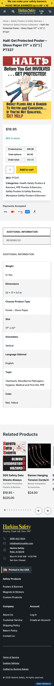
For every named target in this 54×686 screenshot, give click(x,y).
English (9, 363)
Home (5, 21)
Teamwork (11, 380)
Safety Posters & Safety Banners (26, 21)
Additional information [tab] (22, 231)
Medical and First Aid (27, 384)
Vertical (9, 345)
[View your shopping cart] (50, 11)
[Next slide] (47, 510)
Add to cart (27, 169)
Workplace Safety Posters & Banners (20, 24)
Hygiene (10, 384)
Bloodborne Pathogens (30, 380)
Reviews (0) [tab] (13, 240)
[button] (2, 3)
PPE (42, 384)
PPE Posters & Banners (28, 187)
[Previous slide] (38, 510)
